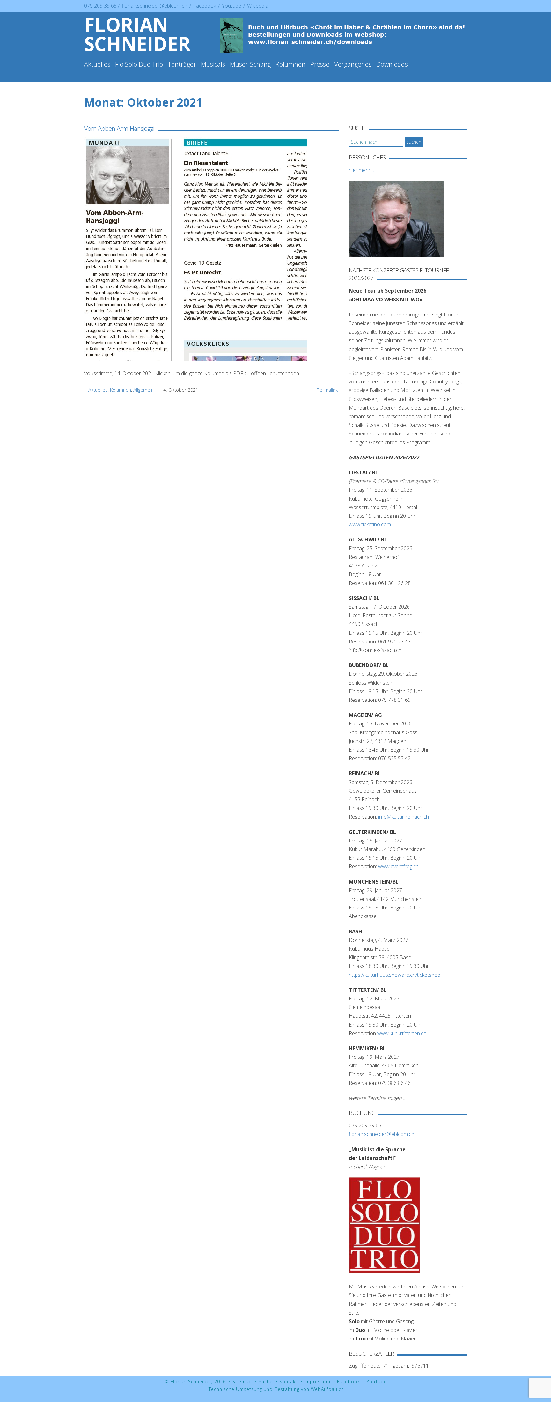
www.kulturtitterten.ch (401, 1033)
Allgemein (143, 390)
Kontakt (288, 1381)
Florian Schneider (137, 34)
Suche (266, 1381)
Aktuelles (97, 64)
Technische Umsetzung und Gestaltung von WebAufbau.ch (276, 1389)
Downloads (392, 64)
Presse (319, 64)
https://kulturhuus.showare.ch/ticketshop (394, 974)
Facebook (205, 5)
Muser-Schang (250, 64)
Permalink (327, 390)
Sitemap (242, 1381)
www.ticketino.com (370, 524)
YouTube (377, 1381)
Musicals (213, 64)
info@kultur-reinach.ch (403, 816)
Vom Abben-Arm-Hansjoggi (119, 128)
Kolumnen (290, 64)
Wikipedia (257, 5)
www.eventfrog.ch (398, 866)
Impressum (317, 1381)
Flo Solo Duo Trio (139, 64)
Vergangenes (352, 64)
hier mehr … (362, 170)
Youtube (232, 5)
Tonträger (182, 64)
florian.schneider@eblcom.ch (154, 5)
